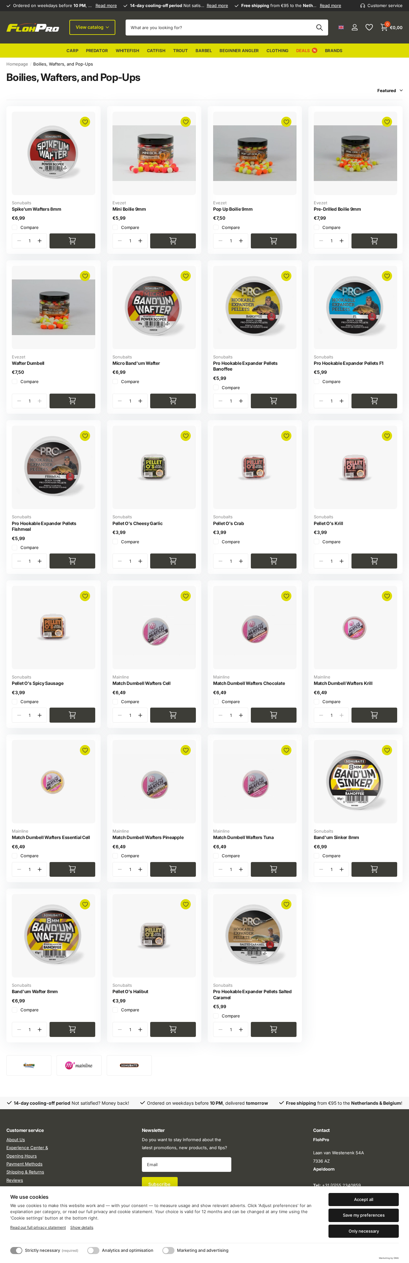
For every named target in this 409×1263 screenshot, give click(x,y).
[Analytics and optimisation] (93, 1250)
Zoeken (319, 27)
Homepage (17, 64)
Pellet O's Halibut (130, 991)
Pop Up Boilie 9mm (232, 209)
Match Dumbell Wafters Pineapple (147, 837)
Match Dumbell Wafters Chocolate (249, 683)
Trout (180, 50)
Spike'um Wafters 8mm (36, 209)
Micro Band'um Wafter (136, 363)
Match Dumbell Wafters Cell (141, 683)
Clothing (277, 50)
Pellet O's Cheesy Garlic (137, 523)
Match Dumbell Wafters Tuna (243, 837)
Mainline (120, 676)
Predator (97, 50)
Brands (334, 50)
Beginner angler (239, 50)
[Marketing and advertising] (168, 1250)
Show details (81, 1227)
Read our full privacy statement (38, 1227)
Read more (106, 5)
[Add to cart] (72, 240)
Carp (72, 50)
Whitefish (127, 50)
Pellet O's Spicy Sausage (37, 683)
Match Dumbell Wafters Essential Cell (51, 837)
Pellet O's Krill (328, 523)
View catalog (90, 27)
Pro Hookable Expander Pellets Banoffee (245, 366)
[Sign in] (354, 27)
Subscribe (160, 1184)
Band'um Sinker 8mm (336, 837)
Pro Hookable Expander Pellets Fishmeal (44, 526)
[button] (39, 240)
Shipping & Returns (25, 1172)
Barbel (204, 50)
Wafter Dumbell (28, 363)
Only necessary (364, 1231)
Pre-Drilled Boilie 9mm (337, 209)
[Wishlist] (369, 27)
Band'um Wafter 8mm (35, 991)
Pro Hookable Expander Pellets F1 (348, 363)
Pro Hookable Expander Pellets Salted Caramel (252, 994)
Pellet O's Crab (228, 523)
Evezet (119, 202)
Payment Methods (24, 1164)
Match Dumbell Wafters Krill (343, 683)
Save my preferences (364, 1215)
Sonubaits (21, 202)
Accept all (363, 1199)
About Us (15, 1139)
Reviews (14, 1180)
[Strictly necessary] (16, 1250)
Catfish (156, 50)
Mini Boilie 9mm (129, 209)
